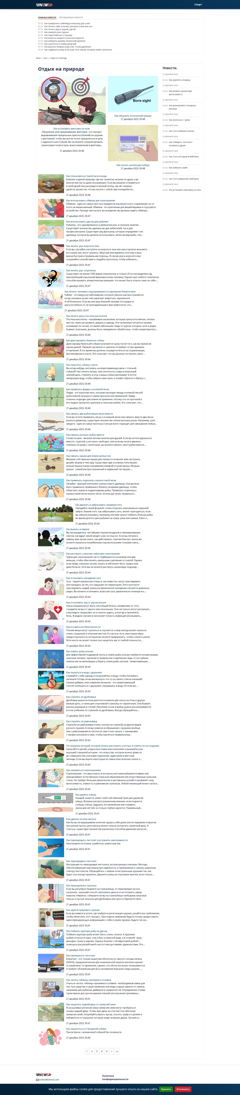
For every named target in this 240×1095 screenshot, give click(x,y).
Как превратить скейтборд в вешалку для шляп (67, 23)
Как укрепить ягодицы (179, 80)
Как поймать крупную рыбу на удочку (86, 931)
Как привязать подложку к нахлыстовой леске (91, 480)
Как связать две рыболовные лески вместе (89, 413)
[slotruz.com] (44, 4)
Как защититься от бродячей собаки (86, 1028)
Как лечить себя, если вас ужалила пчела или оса (68, 26)
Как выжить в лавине (77, 529)
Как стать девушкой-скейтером (184, 178)
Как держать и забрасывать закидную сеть (98, 504)
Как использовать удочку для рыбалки (87, 221)
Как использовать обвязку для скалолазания (90, 200)
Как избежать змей (178, 167)
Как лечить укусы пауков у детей (60, 29)
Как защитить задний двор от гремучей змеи (91, 1004)
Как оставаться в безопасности (83, 626)
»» (117, 1051)
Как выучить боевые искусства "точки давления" (67, 46)
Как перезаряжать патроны (81, 885)
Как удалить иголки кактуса (81, 819)
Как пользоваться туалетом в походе (86, 176)
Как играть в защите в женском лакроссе (64, 38)
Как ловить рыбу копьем (79, 651)
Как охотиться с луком (179, 120)
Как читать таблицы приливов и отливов (88, 979)
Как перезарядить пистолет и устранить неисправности (97, 840)
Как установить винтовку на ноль (72, 128)
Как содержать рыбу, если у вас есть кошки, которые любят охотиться (78, 49)
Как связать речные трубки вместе (85, 434)
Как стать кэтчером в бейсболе (184, 156)
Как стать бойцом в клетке (181, 131)
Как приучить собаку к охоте (82, 364)
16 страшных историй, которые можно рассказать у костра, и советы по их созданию (112, 745)
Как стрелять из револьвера (81, 721)
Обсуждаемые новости (71, 17)
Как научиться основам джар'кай (60, 43)
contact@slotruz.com (49, 1079)
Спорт (198, 4)
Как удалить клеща (85, 794)
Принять (166, 1089)
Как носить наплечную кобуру (133, 165)
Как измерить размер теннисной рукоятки (64, 41)
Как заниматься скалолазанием (83, 770)
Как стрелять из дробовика (81, 696)
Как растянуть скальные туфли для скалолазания (93, 553)
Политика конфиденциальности (115, 1077)
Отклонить (183, 1089)
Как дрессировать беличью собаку (85, 340)
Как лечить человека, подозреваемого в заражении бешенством (100, 291)
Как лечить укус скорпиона (81, 270)
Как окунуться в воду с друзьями (84, 672)
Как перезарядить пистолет (81, 861)
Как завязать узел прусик (56, 32)
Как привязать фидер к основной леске (87, 389)
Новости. (170, 68)
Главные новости (47, 17)
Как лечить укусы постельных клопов (86, 315)
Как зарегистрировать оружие (82, 909)
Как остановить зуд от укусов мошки (86, 602)
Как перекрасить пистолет (80, 955)
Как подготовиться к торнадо (58, 35)
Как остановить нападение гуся (83, 578)
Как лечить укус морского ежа (82, 246)
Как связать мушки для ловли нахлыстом (88, 455)
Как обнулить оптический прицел (133, 115)
